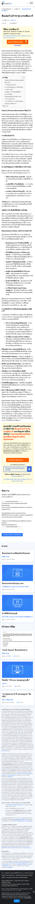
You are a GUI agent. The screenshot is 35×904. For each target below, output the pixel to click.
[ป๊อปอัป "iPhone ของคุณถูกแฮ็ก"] (17, 670)
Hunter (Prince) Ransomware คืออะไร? (14, 81)
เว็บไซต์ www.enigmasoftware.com (16, 804)
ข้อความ (5, 106)
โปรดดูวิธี (9, 776)
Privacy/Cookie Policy (9, 37)
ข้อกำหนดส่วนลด (12, 775)
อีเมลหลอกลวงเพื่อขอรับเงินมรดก (16, 553)
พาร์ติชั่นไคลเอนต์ (9, 613)
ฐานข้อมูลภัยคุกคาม (7, 9)
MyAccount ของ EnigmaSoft (25, 820)
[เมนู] (31, 3)
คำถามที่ (4, 750)
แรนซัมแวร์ (17, 9)
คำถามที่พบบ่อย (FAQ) (21, 864)
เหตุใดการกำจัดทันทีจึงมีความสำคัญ (13, 93)
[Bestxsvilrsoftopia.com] (17, 573)
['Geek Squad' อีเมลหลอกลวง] (17, 639)
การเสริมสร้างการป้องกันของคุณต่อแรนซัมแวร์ (14, 102)
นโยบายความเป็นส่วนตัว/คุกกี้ (14, 847)
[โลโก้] (7, 3)
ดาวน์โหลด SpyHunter (15, 460)
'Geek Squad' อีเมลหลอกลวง (14, 650)
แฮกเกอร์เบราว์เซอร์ (23, 586)
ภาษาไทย (28, 3)
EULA (27, 36)
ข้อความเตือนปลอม (7, 699)
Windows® (14, 476)
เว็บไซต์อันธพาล (6, 586)
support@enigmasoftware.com (21, 819)
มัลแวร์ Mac (5, 616)
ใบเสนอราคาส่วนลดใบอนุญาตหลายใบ (15, 469)
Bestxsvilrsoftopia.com (12, 583)
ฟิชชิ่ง (3, 556)
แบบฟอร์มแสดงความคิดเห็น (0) (12, 534)
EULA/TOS (19, 773)
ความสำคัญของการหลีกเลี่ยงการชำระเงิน (14, 88)
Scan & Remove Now (15, 42)
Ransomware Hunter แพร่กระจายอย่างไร (13, 98)
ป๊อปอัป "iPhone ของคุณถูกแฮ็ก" (16, 680)
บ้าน (3, 873)
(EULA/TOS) (12, 862)
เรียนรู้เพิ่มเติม (27, 897)
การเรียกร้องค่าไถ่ (10, 85)
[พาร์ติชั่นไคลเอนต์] (17, 603)
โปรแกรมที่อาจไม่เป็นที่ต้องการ (24, 616)
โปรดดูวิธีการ (10, 867)
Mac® (21, 476)
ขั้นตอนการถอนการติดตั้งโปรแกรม (14, 873)
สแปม (7, 556)
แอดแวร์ (14, 586)
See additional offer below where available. (14, 36)
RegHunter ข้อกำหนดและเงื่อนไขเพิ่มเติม (17, 877)
